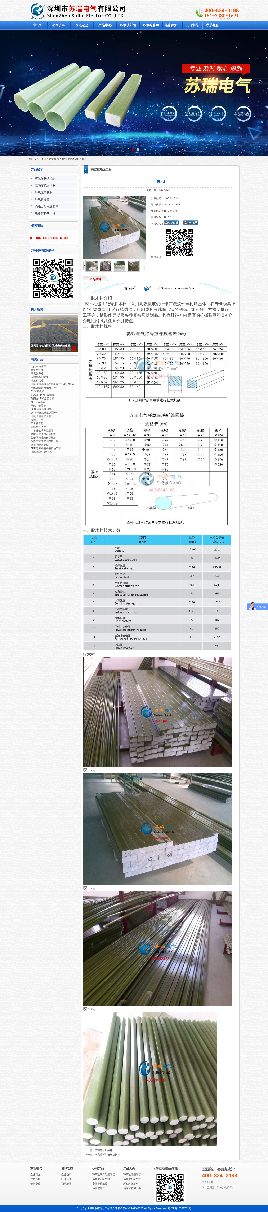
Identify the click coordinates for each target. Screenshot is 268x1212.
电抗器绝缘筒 (38, 366)
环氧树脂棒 (37, 380)
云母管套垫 (37, 423)
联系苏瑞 (35, 1179)
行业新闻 (66, 1179)
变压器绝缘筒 (99, 1183)
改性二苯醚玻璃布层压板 (44, 441)
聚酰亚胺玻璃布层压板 (43, 437)
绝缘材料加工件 (45, 213)
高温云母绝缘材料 (46, 206)
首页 (43, 158)
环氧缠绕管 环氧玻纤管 (44, 387)
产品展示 (54, 158)
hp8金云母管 (38, 402)
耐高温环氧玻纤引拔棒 (107, 1154)
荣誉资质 (35, 1183)
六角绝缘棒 (37, 370)
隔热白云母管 (38, 405)
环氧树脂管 (42, 199)
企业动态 (66, 1174)
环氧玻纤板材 (44, 192)
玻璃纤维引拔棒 (39, 377)
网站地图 (66, 1183)
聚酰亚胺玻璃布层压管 (43, 434)
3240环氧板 (37, 391)
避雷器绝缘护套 (39, 444)
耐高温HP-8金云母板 (42, 398)
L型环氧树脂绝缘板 (41, 451)
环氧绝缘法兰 (38, 427)
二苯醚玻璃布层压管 (42, 430)
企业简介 (35, 1174)
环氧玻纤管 (98, 1188)
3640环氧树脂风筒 (41, 409)
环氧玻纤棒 (37, 373)
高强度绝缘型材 (70, 158)
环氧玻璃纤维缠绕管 (42, 416)
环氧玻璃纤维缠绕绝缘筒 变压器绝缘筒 (52, 384)
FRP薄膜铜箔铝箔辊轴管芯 (46, 448)
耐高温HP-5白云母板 (42, 394)
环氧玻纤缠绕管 (45, 178)
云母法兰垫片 (38, 419)
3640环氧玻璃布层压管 (44, 412)
